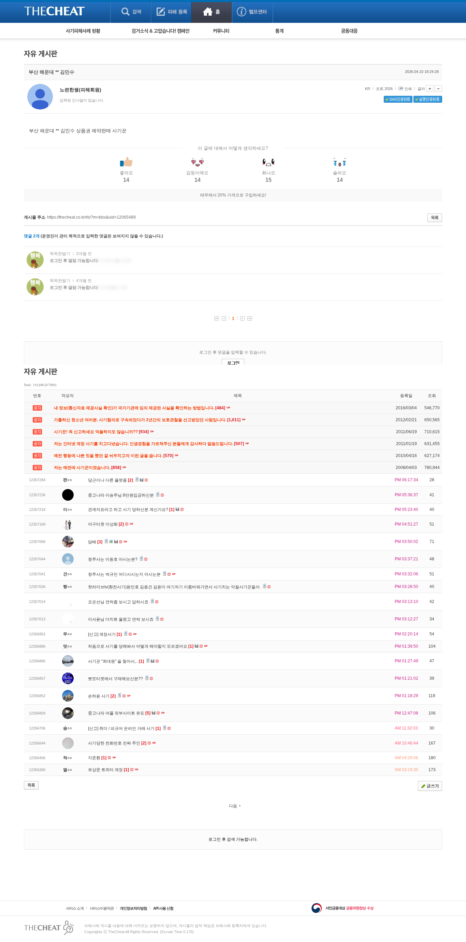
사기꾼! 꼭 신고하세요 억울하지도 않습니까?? (102, 431)
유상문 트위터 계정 (108, 769)
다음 (233, 806)
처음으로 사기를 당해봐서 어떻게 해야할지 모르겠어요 (140, 646)
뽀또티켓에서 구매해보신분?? (116, 678)
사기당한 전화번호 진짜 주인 (117, 743)
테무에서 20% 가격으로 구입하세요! (233, 195)
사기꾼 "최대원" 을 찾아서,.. (116, 661)
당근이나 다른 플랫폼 (110, 480)
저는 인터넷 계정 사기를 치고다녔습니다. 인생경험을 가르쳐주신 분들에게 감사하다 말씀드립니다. (149, 443)
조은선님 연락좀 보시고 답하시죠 (118, 602)
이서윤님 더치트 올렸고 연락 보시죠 (121, 619)
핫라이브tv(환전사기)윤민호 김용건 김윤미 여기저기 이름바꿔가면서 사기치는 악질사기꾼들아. (175, 587)
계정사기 (110, 634)
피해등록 (171, 11)
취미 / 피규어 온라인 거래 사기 (130, 728)
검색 (130, 11)
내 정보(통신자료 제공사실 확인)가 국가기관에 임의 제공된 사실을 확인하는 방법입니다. (140, 408)
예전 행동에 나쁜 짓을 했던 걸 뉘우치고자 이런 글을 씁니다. (114, 455)
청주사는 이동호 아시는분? (113, 559)
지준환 (97, 757)
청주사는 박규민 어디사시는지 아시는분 (125, 574)
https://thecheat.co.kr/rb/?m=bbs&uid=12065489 (91, 217)
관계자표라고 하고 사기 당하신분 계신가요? (131, 509)
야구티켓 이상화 (106, 524)
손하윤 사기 (102, 696)
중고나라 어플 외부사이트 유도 (119, 713)
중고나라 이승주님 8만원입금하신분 (121, 495)
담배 (95, 542)
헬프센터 (252, 11)
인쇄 (408, 89)
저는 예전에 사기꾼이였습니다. (88, 467)
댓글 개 (32, 236)
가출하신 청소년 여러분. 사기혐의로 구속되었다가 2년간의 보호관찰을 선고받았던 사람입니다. (148, 419)
